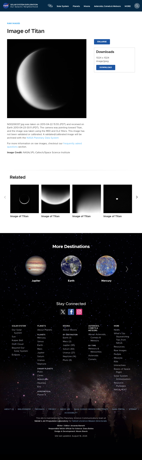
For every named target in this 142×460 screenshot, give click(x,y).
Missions (118, 358)
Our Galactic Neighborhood (24, 8)
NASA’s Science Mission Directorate (89, 421)
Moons (66, 326)
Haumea (41, 383)
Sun (14, 337)
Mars (39, 349)
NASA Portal (118, 409)
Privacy (52, 409)
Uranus (41, 360)
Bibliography (24, 409)
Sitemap (133, 409)
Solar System (19, 326)
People (117, 354)
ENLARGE (102, 42)
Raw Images (13, 23)
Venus (40, 342)
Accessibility (71, 413)
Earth (71, 281)
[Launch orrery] (50, 6)
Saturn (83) (68, 349)
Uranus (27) (69, 353)
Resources (119, 347)
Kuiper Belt (17, 340)
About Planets (44, 330)
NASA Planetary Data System (43, 138)
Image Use (65, 409)
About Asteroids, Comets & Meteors (97, 337)
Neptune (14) (69, 356)
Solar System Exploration (24, 4)
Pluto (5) (67, 360)
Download (106, 67)
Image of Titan (19, 216)
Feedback (40, 409)
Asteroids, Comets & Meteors (93, 328)
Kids (116, 362)
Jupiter (36, 281)
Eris (39, 387)
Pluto (40, 372)
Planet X (41, 395)
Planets (41, 326)
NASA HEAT (120, 390)
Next (137, 197)
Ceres (40, 376)
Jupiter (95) (69, 345)
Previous (5, 197)
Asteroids (93, 356)
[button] (128, 6)
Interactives (120, 365)
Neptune (41, 364)
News (117, 330)
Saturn (40, 356)
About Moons (70, 330)
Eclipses (16, 355)
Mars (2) (67, 342)
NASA (6, 5)
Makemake (42, 379)
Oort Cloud (17, 344)
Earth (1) (67, 338)
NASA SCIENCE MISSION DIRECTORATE (91, 409)
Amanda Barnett (78, 426)
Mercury (106, 281)
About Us (9, 409)
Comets (92, 359)
